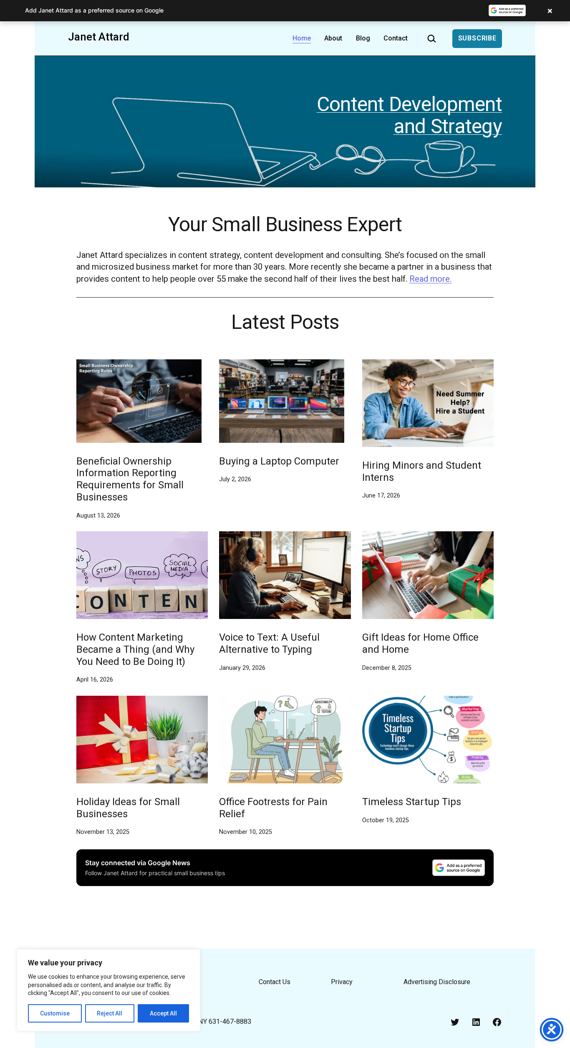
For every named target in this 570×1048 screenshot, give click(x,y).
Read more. (430, 279)
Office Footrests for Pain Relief (273, 808)
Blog (363, 38)
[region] (108, 990)
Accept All (163, 1013)
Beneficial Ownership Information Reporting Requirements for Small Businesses (130, 479)
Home (302, 38)
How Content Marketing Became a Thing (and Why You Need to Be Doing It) (135, 649)
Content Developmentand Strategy (409, 115)
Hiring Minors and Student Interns (421, 471)
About (333, 38)
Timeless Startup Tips (411, 802)
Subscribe (477, 38)
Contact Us (274, 982)
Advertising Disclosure (437, 982)
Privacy (342, 982)
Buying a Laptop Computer (279, 461)
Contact (395, 38)
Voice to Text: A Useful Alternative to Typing (269, 643)
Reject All (109, 1013)
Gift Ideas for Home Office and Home (420, 643)
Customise (55, 1013)
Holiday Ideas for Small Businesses (128, 808)
